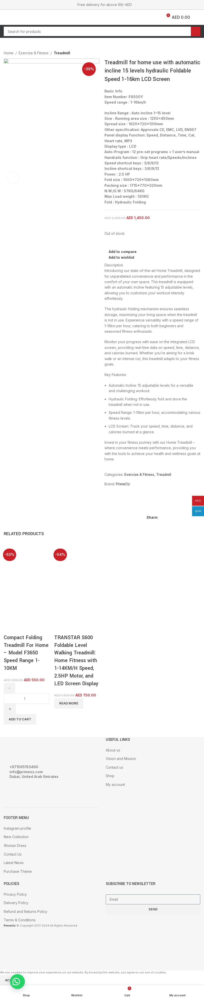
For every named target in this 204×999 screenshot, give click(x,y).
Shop (110, 776)
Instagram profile (17, 828)
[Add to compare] (10, 628)
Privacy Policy (15, 894)
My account (115, 784)
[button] (17, 981)
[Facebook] (10, 790)
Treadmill (62, 53)
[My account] (198, 17)
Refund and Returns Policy (25, 911)
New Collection (16, 837)
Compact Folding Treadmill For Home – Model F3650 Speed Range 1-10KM (26, 653)
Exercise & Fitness (34, 53)
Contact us (114, 767)
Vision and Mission (121, 758)
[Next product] (197, 53)
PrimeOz (123, 484)
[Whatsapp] (37, 790)
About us (113, 750)
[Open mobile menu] (5, 17)
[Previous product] (187, 53)
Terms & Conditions (20, 920)
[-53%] (22, 565)
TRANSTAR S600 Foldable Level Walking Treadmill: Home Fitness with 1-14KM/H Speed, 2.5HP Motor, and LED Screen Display (76, 660)
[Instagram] (23, 790)
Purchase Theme (18, 871)
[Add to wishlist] (37, 628)
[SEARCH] (195, 31)
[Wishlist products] (16, 17)
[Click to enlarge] (13, 178)
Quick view (23, 628)
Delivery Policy (16, 903)
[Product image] (22, 602)
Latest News (14, 863)
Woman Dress (15, 845)
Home (8, 53)
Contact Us (13, 854)
